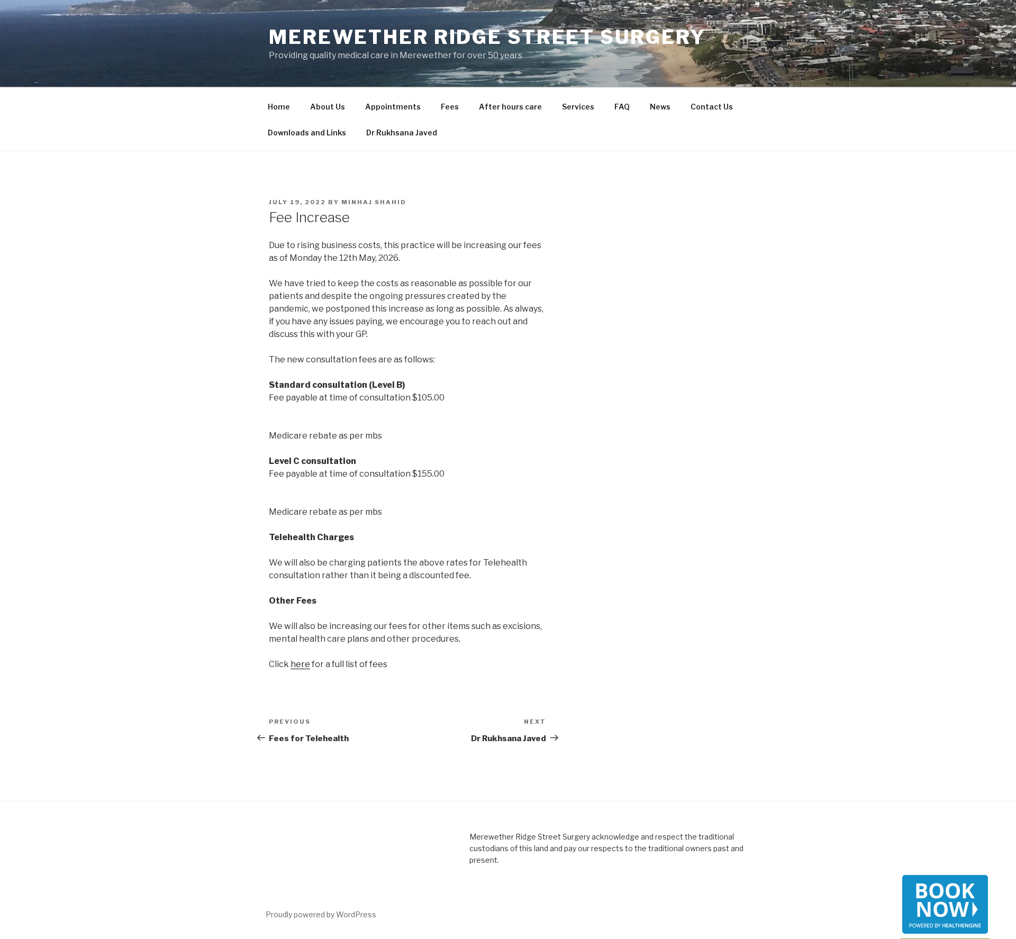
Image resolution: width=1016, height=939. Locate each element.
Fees (450, 106)
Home (279, 106)
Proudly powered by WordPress (321, 914)
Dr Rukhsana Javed (401, 132)
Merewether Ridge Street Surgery (487, 37)
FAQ (622, 106)
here (300, 664)
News (660, 106)
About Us (327, 106)
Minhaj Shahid (373, 202)
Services (578, 106)
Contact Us (712, 106)
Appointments (393, 106)
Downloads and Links (307, 132)
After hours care (510, 106)
